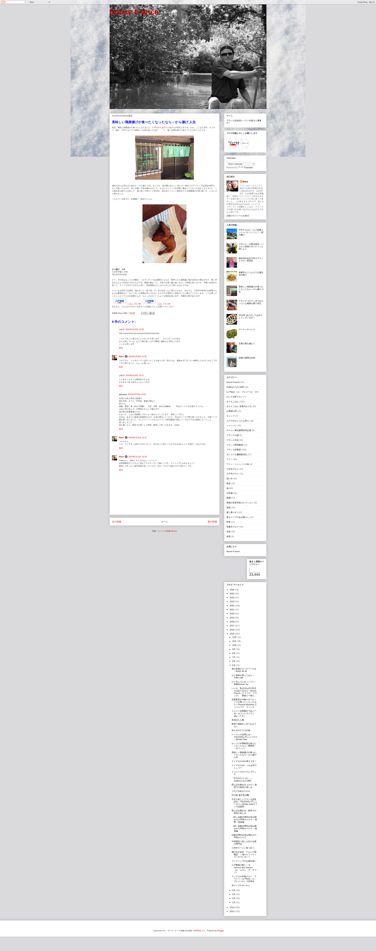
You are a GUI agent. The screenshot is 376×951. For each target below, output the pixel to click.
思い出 (229, 478)
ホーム (164, 521)
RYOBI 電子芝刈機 (240, 795)
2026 (232, 589)
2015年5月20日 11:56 (137, 356)
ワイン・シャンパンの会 (237, 464)
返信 (121, 348)
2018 (232, 621)
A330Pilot (197, 931)
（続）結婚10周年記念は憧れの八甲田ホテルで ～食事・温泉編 (244, 819)
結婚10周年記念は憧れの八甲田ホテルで (244, 836)
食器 (228, 536)
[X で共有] (148, 313)
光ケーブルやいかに (241, 885)
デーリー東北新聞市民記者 (238, 430)
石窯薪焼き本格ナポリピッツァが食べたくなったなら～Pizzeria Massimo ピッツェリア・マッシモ (244, 703)
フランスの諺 (232, 435)
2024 (232, 597)
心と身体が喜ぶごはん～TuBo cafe (243, 676)
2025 (232, 593)
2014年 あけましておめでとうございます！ (250, 316)
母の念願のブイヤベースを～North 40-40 (244, 670)
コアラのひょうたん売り (237, 421)
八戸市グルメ (232, 473)
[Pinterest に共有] (153, 313)
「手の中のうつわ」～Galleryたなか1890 (242, 779)
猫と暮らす (231, 512)
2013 (232, 911)
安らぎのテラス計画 (241, 730)
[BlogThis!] (145, 313)
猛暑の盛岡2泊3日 (247, 358)
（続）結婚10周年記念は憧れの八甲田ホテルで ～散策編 (244, 828)
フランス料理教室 (234, 445)
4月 (234, 890)
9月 (234, 649)
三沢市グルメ (232, 469)
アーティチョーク (247, 329)
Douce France (134, 12)
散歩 (228, 483)
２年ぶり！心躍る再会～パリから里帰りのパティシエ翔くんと (251, 246)
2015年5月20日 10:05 (135, 329)
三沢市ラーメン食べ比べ (243, 848)
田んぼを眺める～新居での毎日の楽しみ (244, 811)
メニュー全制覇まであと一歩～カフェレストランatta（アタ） (244, 713)
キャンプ (230, 416)
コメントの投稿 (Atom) (167, 531)
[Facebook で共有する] (150, 313)
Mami (121, 356)
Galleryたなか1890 (235, 387)
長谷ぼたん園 (238, 720)
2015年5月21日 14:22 (137, 437)
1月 (234, 902)
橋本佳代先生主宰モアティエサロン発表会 (251, 259)
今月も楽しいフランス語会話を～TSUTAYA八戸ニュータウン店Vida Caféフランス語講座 (244, 803)
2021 (232, 609)
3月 (234, 894)
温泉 (228, 507)
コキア (122, 329)
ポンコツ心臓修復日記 (236, 454)
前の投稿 (212, 521)
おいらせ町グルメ (234, 397)
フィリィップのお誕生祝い (244, 861)
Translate (248, 167)
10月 (234, 645)
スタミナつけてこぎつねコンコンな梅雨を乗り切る (251, 302)
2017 (232, 625)
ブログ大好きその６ (241, 791)
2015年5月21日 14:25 (137, 457)
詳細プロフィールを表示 (237, 216)
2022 (232, 605)
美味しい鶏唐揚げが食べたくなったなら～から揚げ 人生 (251, 289)
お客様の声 (231, 411)
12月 (234, 637)
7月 (234, 657)
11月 (234, 641)
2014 (232, 907)
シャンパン (231, 425)
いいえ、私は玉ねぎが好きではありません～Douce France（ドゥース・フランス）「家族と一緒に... (244, 692)
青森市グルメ (232, 527)
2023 (232, 601)
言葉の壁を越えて (247, 343)
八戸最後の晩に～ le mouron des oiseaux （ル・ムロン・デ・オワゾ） (244, 868)
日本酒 (229, 493)
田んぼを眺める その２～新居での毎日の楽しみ (244, 786)
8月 (234, 653)
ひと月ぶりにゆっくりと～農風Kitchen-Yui (244, 683)
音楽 (228, 531)
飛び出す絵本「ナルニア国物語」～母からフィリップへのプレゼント (244, 854)
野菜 (228, 522)
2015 (232, 633)
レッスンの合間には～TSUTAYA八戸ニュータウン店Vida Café (244, 737)
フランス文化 (232, 440)
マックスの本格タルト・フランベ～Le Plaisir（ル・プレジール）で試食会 (244, 879)
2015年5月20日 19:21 (135, 375)
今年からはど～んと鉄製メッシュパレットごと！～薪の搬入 (251, 232)
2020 (232, 613)
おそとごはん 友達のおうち (239, 406)
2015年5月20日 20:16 (137, 394)
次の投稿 (116, 521)
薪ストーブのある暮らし (237, 517)
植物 (228, 498)
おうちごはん (232, 401)
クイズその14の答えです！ (244, 761)
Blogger (220, 931)
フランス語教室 (233, 449)
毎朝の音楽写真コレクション (239, 502)
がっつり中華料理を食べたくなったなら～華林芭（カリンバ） (244, 746)
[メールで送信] (142, 313)
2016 (232, 630)
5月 (234, 665)
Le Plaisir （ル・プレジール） (240, 392)
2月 (234, 898)
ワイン (229, 459)
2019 (232, 617)
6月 (234, 661)
